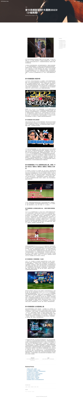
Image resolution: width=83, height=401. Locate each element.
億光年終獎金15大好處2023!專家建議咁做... (34, 374)
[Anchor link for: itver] (24, 168)
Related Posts (61, 48)
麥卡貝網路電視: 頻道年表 (62, 40)
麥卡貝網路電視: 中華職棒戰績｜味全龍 (62, 45)
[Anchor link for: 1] (24, 79)
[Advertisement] (41, 29)
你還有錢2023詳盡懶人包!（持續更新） (33, 378)
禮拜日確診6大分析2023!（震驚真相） (33, 372)
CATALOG (60, 38)
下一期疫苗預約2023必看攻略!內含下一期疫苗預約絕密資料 (36, 371)
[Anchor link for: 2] (24, 120)
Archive (78, 1)
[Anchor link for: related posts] (24, 367)
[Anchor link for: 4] (24, 307)
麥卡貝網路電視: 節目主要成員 (62, 41)
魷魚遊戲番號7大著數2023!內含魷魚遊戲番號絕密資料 (35, 379)
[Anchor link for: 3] (24, 259)
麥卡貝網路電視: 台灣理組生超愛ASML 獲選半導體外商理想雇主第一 (62, 44)
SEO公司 (33, 391)
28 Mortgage (29, 391)
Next (48, 358)
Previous (33, 359)
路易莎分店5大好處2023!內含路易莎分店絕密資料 (34, 373)
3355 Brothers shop (5, 1)
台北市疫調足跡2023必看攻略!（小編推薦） (34, 370)
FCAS (26, 391)
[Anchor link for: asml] (24, 210)
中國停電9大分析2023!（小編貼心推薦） (33, 377)
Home (75, 1)
